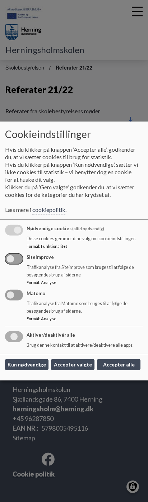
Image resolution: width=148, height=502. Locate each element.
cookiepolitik (48, 209)
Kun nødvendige (27, 364)
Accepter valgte (73, 364)
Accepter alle (119, 364)
